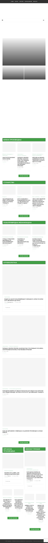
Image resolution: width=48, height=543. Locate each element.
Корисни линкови (28, 1)
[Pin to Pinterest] (10, 164)
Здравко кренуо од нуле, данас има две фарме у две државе (34, 75)
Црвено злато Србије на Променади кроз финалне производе (29, 508)
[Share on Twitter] (9, 164)
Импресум (35, 1)
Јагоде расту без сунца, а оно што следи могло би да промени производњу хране (7, 504)
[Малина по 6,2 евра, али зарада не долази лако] (13, 461)
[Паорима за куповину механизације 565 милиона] (23, 230)
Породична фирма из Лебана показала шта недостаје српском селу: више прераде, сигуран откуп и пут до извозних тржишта (23, 391)
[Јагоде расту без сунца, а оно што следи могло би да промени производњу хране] (7, 492)
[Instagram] (39, 20)
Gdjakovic (31, 480)
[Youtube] (40, 20)
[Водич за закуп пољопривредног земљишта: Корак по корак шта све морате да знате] (24, 280)
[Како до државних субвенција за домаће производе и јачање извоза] (24, 412)
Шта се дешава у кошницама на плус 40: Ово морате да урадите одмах (23, 201)
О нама (12, 1)
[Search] (45, 20)
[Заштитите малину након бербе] (24, 52)
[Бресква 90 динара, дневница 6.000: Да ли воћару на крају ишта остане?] (39, 147)
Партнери (21, 1)
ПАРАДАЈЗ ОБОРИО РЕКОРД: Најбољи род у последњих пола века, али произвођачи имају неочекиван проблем (23, 161)
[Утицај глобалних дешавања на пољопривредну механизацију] (9, 230)
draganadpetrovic (10, 302)
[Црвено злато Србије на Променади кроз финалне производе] (29, 497)
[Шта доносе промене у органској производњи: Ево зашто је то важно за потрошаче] (18, 492)
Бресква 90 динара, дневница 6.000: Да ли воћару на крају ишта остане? (38, 159)
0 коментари (13, 64)
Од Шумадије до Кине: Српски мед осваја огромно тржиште (8, 201)
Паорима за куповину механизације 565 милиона (23, 241)
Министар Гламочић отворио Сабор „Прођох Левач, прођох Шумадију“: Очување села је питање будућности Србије (40, 512)
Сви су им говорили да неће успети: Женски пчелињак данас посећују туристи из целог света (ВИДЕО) (38, 202)
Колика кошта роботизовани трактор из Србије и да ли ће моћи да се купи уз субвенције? (38, 242)
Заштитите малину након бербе (14, 62)
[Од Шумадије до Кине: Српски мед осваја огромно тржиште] (9, 190)
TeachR (41, 541)
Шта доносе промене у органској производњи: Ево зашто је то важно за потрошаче (18, 504)
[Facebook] (36, 20)
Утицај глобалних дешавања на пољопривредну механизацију (8, 241)
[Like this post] (6, 164)
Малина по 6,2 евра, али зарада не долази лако (11, 473)
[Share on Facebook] (22, 171)
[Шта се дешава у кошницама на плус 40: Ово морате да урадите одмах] (23, 190)
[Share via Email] (11, 164)
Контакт (16, 1)
